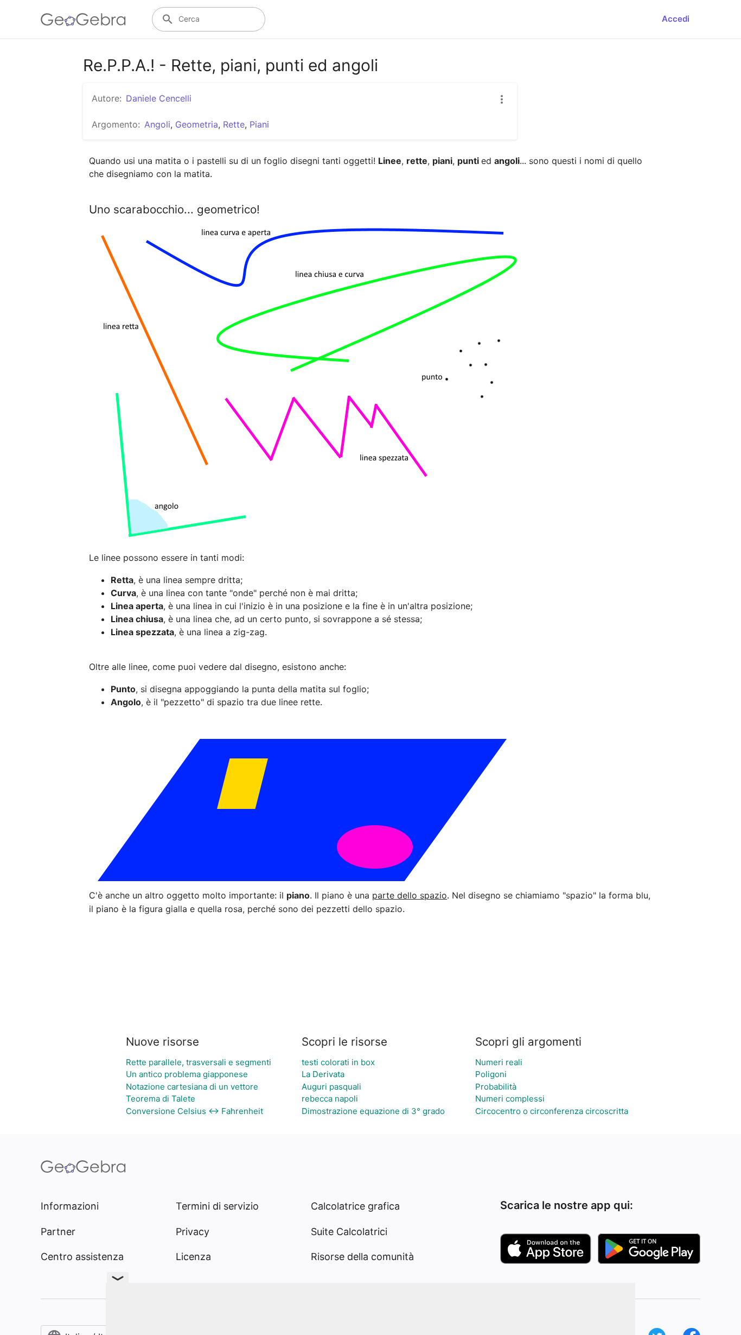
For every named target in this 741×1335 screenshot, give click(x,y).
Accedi (675, 19)
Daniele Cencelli (158, 98)
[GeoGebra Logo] (83, 19)
